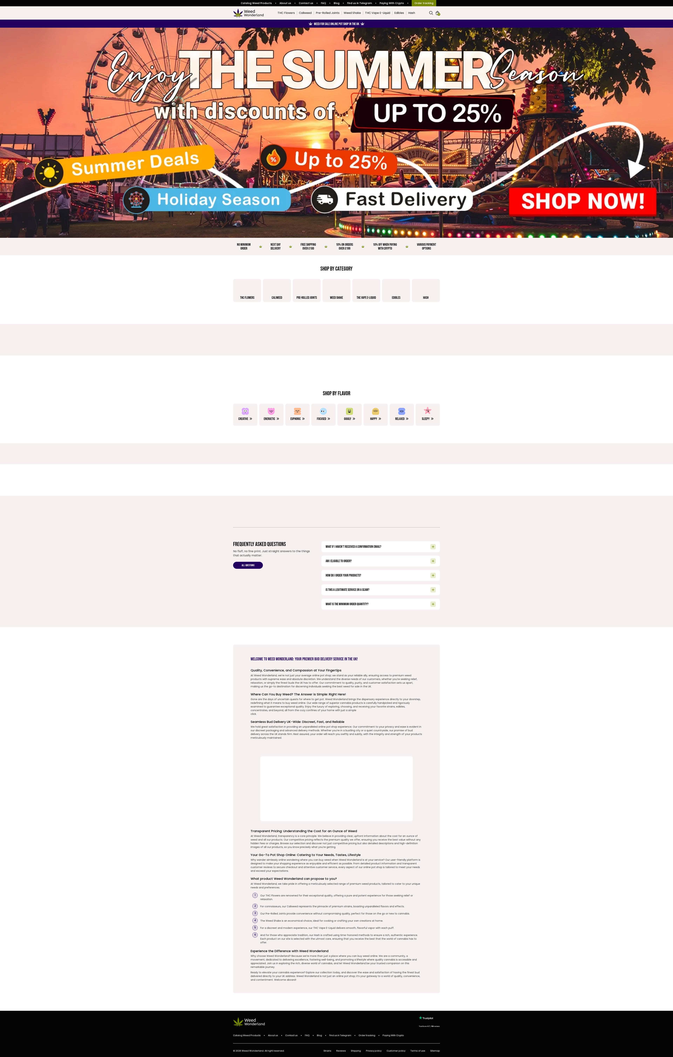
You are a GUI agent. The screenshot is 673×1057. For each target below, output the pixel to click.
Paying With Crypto (392, 3)
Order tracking (423, 3)
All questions (248, 565)
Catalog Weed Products (256, 3)
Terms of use (417, 1050)
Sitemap (435, 1050)
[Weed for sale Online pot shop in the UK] (336, 133)
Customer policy (396, 1050)
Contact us (306, 3)
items (439, 14)
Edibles (399, 13)
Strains (327, 1050)
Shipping (356, 1050)
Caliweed (305, 13)
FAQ (323, 3)
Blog (336, 3)
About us (285, 3)
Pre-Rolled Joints (327, 13)
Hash (411, 13)
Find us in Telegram (359, 3)
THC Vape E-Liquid (377, 13)
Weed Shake (352, 13)
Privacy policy (374, 1050)
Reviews (341, 1050)
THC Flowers (286, 13)
